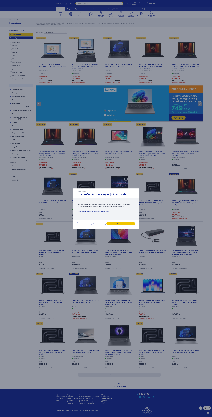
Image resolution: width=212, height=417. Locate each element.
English (84, 191)
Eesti (79, 191)
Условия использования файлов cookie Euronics (93, 211)
